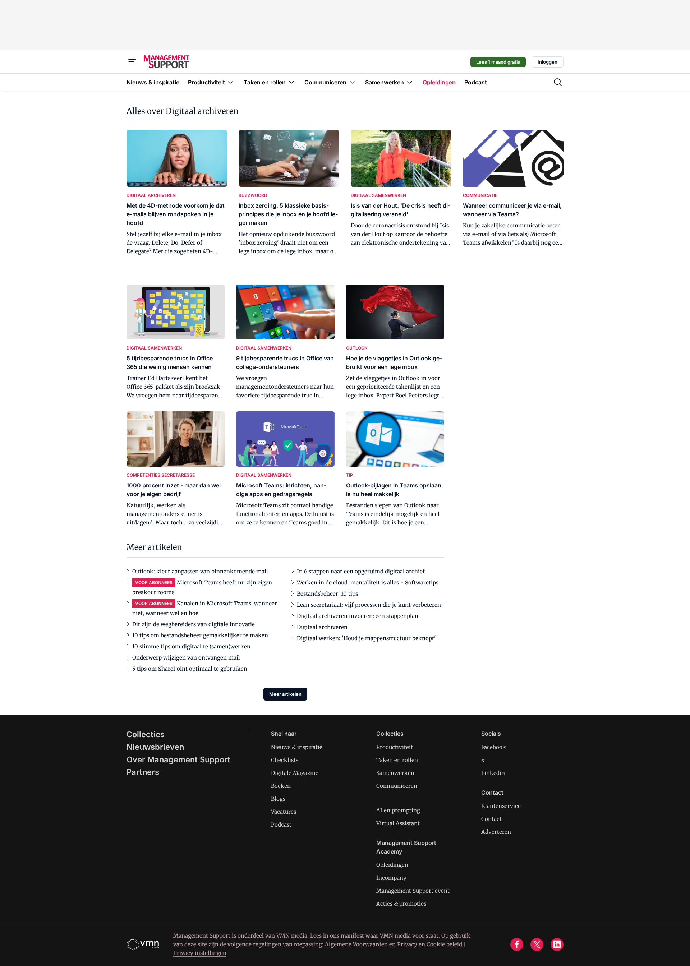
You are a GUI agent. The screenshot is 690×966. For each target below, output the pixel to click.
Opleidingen (392, 864)
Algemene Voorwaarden (356, 944)
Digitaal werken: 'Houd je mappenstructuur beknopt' (366, 638)
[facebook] (516, 944)
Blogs (278, 798)
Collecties (145, 734)
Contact (491, 818)
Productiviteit (394, 747)
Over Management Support (178, 759)
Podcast (281, 824)
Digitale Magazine (294, 772)
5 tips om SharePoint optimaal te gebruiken (189, 668)
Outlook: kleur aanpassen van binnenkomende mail (200, 571)
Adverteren (496, 831)
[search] (558, 82)
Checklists (284, 760)
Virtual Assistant (398, 823)
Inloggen (547, 62)
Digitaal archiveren (322, 627)
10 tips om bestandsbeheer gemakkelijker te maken (200, 635)
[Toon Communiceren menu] (352, 82)
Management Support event (413, 890)
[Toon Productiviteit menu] (230, 82)
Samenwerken (395, 772)
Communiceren (396, 785)
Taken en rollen (397, 760)
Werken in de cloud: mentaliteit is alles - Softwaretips (367, 582)
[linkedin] (557, 944)
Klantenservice (501, 806)
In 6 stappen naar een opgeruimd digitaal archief (361, 571)
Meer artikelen (285, 694)
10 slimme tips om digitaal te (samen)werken (191, 646)
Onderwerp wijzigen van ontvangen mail (186, 657)
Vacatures (283, 811)
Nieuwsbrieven (155, 747)
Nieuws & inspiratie (296, 747)
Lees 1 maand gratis (498, 62)
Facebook (493, 747)
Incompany (391, 877)
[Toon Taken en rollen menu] (291, 82)
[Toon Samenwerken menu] (409, 82)
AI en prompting (398, 810)
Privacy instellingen (199, 952)
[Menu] (132, 62)
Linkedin (493, 772)
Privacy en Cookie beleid (429, 944)
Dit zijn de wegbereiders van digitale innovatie (193, 624)
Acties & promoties (401, 903)
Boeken (281, 785)
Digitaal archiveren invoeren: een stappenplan (357, 616)
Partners (142, 772)
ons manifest (347, 935)
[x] (536, 944)
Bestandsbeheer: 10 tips (327, 593)
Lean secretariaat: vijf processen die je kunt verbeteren (369, 604)
